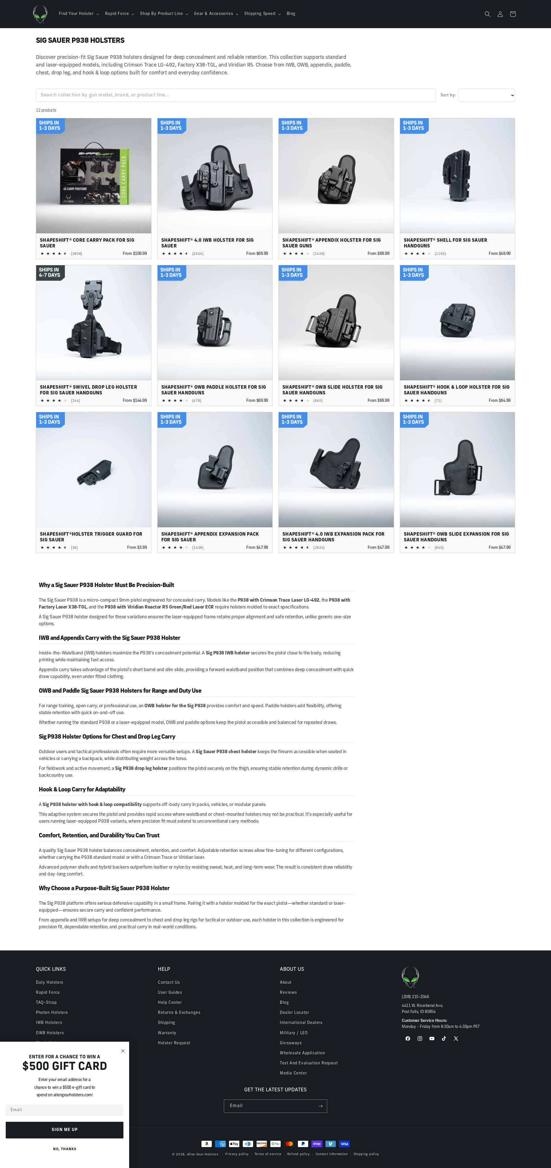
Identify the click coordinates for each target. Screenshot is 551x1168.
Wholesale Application (302, 1053)
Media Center (293, 1073)
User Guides (170, 992)
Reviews (288, 992)
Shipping (166, 1023)
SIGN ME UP (65, 1130)
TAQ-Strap (46, 1002)
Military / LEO (294, 1033)
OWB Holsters (50, 1033)
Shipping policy (366, 1154)
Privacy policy (237, 1154)
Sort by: (448, 95)
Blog (284, 1002)
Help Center (170, 1002)
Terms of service (268, 1154)
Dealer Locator (294, 1013)
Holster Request (174, 1043)
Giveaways (291, 1043)
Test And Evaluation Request (309, 1063)
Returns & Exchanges (179, 1013)
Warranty (167, 1033)
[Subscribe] (320, 1106)
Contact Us (169, 982)
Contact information (332, 1154)
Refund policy (298, 1154)
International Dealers (301, 1023)
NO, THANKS (64, 1149)
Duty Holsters (49, 982)
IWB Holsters (49, 1023)
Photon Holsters (52, 1013)
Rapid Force (48, 992)
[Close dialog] (122, 1051)
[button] (78, 14)
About (286, 982)
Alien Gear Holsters (203, 1154)
